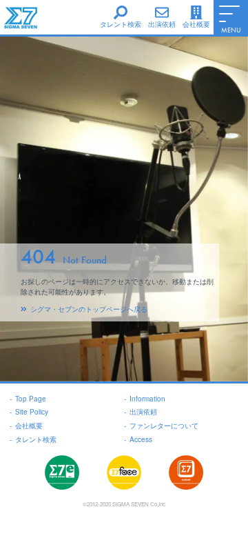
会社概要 (26, 425)
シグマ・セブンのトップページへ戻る (88, 309)
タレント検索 (33, 439)
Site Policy (29, 412)
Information (144, 399)
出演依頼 (140, 412)
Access (138, 439)
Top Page (28, 399)
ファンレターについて (161, 425)
